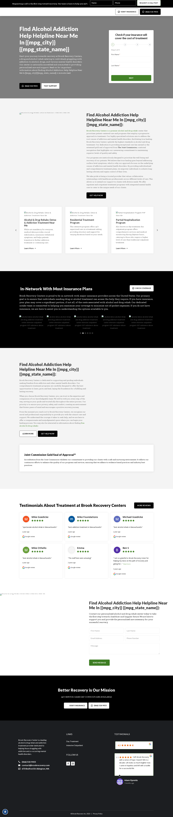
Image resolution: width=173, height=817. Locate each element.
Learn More (29, 248)
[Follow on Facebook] (68, 763)
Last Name (115, 65)
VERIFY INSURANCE (128, 12)
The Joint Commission (127, 147)
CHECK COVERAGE (143, 288)
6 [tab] (92, 333)
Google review (30, 537)
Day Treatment (72, 741)
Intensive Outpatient (74, 745)
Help (25, 35)
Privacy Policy (98, 814)
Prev (16, 230)
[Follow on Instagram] (73, 763)
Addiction (65, 28)
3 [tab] (85, 333)
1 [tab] (80, 333)
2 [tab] (83, 333)
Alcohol (42, 28)
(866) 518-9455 (151, 12)
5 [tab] (90, 333)
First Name (115, 54)
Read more (127, 564)
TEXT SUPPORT (50, 86)
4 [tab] (87, 333)
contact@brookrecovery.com (36, 765)
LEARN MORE (28, 434)
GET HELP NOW (96, 195)
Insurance (72, 288)
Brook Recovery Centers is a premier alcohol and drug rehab (112, 131)
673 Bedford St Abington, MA (35, 768)
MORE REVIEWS (144, 505)
